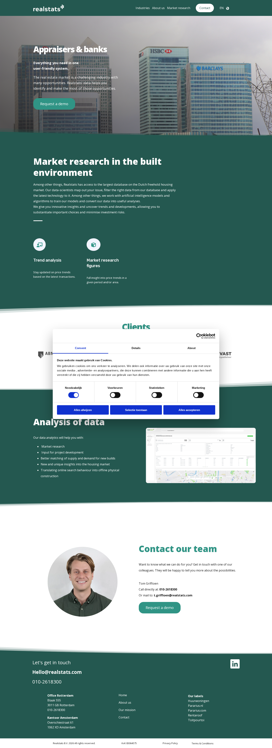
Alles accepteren (189, 410)
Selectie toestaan (136, 410)
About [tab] (191, 348)
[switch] (115, 395)
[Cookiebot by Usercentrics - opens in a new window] (199, 336)
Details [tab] (136, 348)
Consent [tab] (80, 348)
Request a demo (54, 103)
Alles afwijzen (83, 410)
